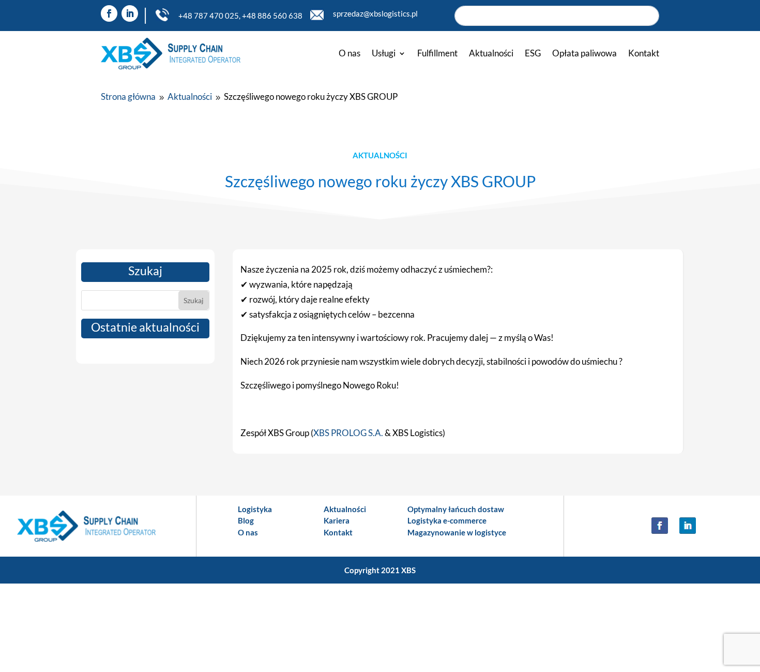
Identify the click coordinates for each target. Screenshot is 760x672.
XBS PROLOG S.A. (348, 432)
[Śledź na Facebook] (109, 13)
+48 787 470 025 (208, 15)
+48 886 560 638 (272, 15)
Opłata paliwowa (584, 53)
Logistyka (255, 509)
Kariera (336, 520)
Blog (246, 520)
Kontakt (643, 53)
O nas (349, 53)
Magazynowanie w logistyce (456, 532)
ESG (533, 53)
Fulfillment (437, 53)
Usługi (384, 53)
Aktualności (491, 53)
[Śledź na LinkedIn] (129, 13)
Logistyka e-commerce (447, 520)
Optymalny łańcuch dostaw (455, 509)
